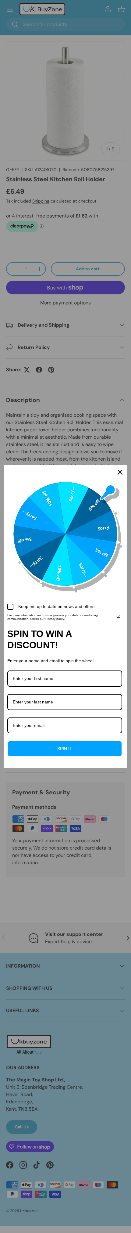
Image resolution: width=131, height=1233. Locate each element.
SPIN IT (64, 748)
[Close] (120, 472)
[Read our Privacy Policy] (118, 616)
